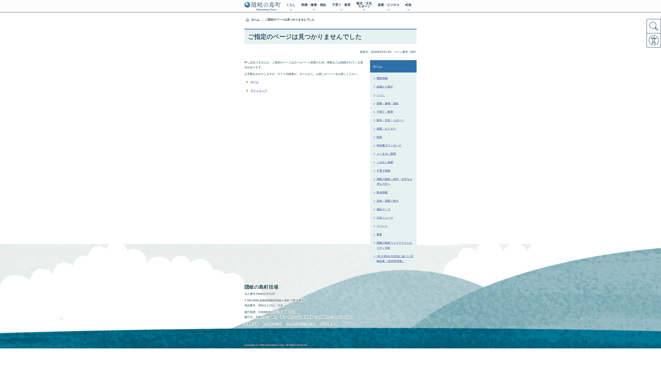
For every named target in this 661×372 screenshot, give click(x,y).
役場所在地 (251, 323)
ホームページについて (300, 323)
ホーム (255, 19)
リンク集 (325, 323)
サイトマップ (258, 90)
